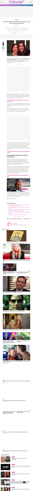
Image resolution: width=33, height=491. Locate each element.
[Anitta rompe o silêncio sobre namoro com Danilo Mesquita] (5, 474)
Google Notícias (27, 218)
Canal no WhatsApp (11, 218)
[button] (28, 2)
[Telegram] (3, 48)
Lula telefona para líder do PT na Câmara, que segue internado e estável (19, 208)
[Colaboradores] (9, 224)
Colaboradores (15, 223)
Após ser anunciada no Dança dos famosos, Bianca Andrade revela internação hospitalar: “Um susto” (18, 205)
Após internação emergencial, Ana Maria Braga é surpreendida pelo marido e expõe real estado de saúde (19, 210)
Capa (1, 18)
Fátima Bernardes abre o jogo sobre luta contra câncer (17, 214)
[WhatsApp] (3, 46)
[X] (3, 44)
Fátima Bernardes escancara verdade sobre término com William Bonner (19, 213)
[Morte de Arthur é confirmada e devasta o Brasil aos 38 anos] (5, 467)
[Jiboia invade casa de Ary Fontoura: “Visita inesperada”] (5, 459)
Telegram (20, 218)
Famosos (3, 18)
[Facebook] (3, 42)
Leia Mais (21, 482)
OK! (24, 482)
